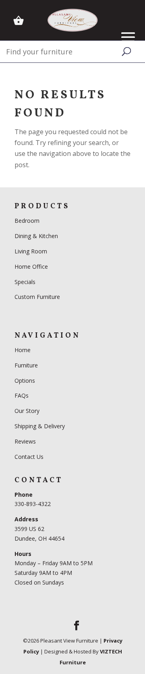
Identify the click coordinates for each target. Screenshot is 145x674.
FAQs (21, 395)
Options (24, 380)
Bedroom (27, 220)
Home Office (31, 266)
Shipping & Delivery (39, 426)
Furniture (26, 365)
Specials (24, 282)
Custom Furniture (37, 297)
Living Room (30, 251)
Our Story (26, 411)
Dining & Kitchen (36, 236)
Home (22, 350)
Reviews (25, 441)
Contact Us (29, 456)
